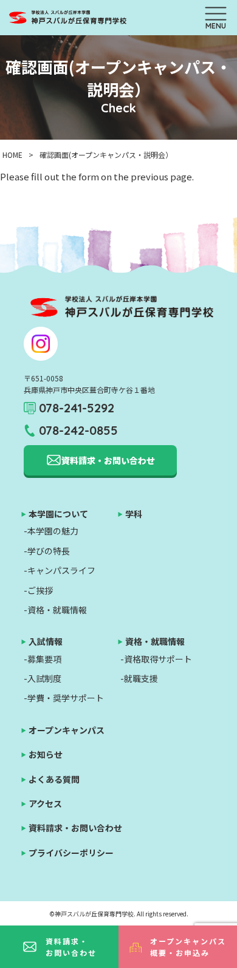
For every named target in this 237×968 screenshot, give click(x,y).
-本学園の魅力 (51, 531)
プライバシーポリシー (71, 853)
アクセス (45, 803)
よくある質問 (54, 779)
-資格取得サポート (156, 659)
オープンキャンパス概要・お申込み (188, 947)
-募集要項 (42, 659)
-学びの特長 (47, 551)
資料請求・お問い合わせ (71, 947)
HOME (12, 154)
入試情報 (46, 641)
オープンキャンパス (67, 730)
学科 (133, 514)
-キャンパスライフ (59, 570)
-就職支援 (139, 678)
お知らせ (46, 754)
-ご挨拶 (38, 590)
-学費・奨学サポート (64, 698)
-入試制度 (42, 678)
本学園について (58, 514)
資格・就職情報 (155, 641)
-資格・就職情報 (55, 610)
